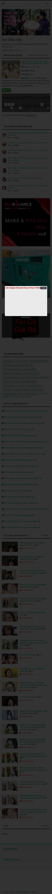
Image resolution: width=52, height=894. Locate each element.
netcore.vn (28, 317)
